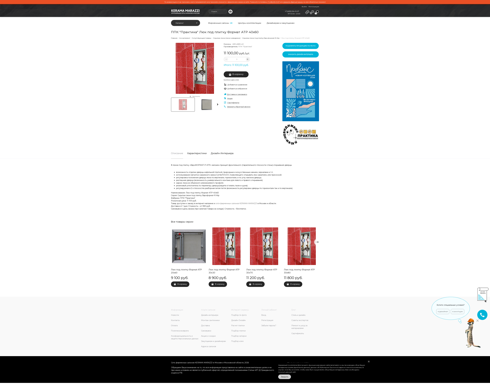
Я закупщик (420, 312)
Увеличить (196, 96)
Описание (177, 153)
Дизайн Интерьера (222, 153)
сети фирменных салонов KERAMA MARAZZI (236, 203)
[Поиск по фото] (230, 12)
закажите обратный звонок (293, 2)
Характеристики (197, 153)
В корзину (237, 74)
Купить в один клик (231, 80)
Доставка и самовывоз (237, 94)
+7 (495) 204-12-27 (273, 2)
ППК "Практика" (245, 47)
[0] (307, 14)
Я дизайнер (406, 312)
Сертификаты (233, 103)
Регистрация (314, 7)
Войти (304, 7)
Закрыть (284, 377)
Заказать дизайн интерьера (300, 54)
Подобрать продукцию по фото (301, 46)
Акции (229, 98)
